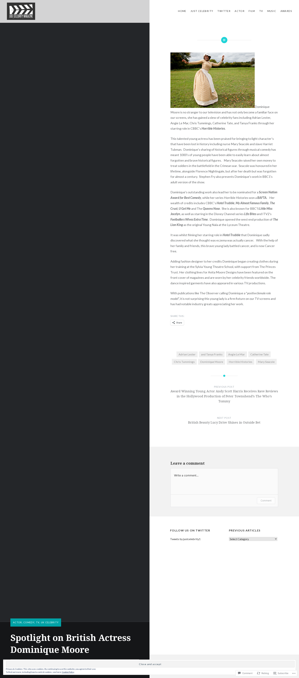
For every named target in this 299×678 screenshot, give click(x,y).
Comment (266, 500)
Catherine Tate (259, 354)
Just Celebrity (202, 10)
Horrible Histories (240, 361)
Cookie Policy (68, 672)
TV (261, 10)
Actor (239, 10)
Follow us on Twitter (190, 530)
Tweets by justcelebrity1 (185, 539)
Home (182, 10)
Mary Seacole (266, 361)
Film (252, 10)
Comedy (28, 622)
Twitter (223, 10)
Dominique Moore (211, 361)
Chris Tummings (184, 361)
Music (271, 10)
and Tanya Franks (212, 354)
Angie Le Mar (236, 354)
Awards (286, 10)
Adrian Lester (187, 354)
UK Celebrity (50, 622)
